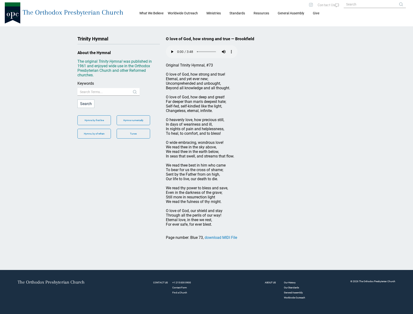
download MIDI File (221, 237)
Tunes (133, 133)
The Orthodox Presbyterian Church (73, 12)
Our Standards (291, 287)
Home (10, 30)
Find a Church (179, 292)
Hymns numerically (133, 120)
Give (316, 13)
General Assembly (291, 13)
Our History (290, 282)
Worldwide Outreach (294, 297)
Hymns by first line (94, 120)
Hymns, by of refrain (94, 133)
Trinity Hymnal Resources (34, 30)
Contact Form (179, 287)
